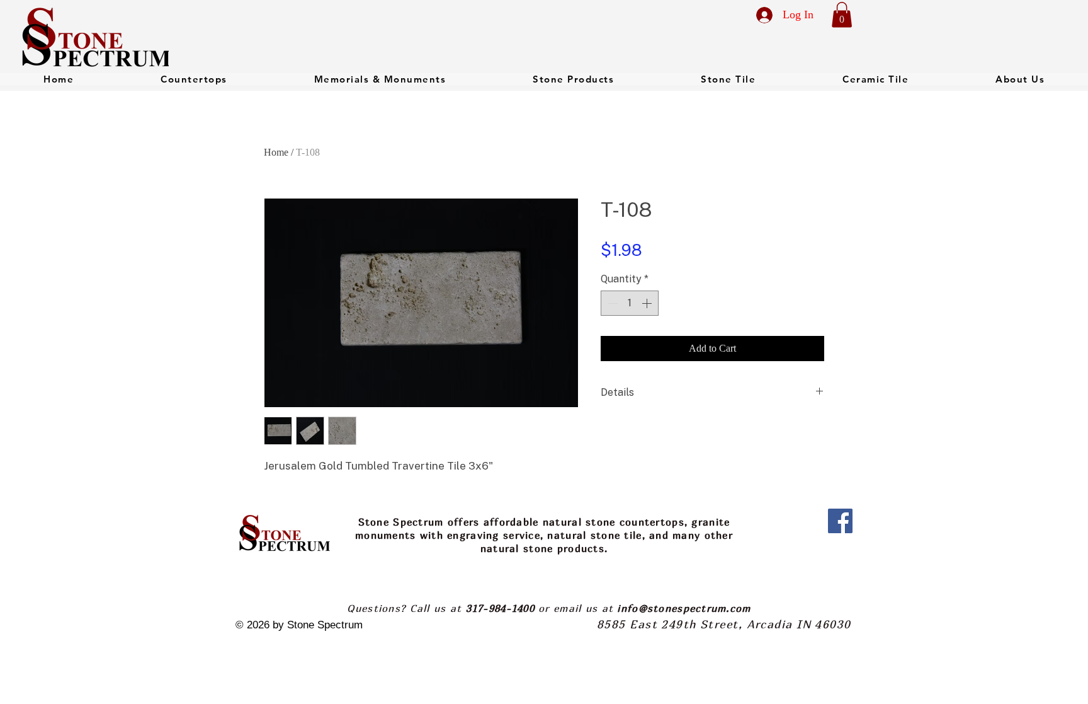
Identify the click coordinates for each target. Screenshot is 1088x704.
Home (276, 152)
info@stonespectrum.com (684, 608)
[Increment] (648, 303)
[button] (842, 15)
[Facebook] (840, 521)
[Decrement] (611, 303)
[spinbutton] (629, 303)
